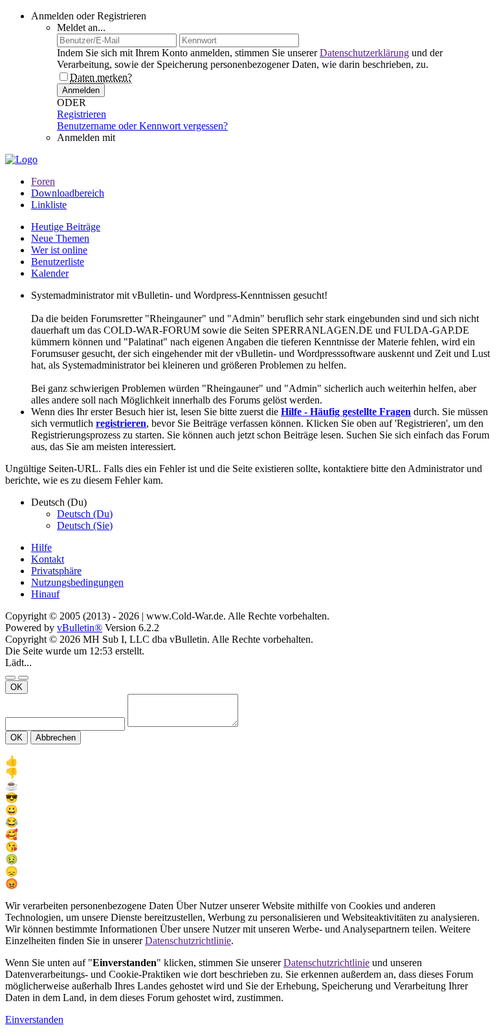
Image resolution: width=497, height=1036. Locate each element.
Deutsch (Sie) (85, 525)
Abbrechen (56, 737)
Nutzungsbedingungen (77, 582)
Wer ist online (59, 249)
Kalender (50, 273)
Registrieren (81, 114)
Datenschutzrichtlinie (188, 940)
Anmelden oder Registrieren (88, 15)
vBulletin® (79, 627)
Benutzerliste (57, 261)
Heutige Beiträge (65, 226)
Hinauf (45, 593)
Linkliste (49, 204)
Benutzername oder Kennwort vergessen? (142, 125)
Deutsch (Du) (85, 513)
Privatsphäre (56, 570)
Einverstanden (34, 1019)
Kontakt (47, 559)
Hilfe (41, 547)
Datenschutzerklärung (364, 52)
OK (16, 687)
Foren (43, 181)
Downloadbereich (67, 193)
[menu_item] (248, 761)
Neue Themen (60, 238)
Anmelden (81, 90)
